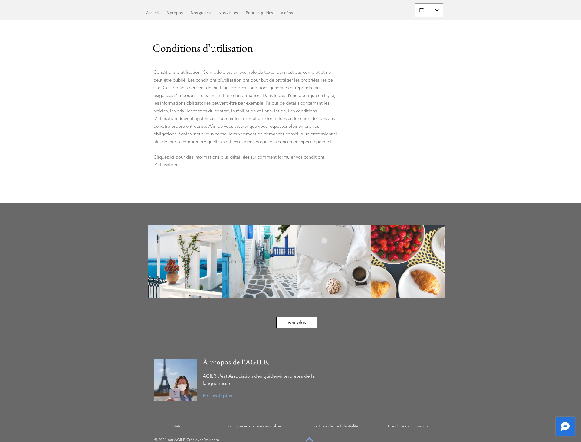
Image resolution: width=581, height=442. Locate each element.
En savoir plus (217, 395)
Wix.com (211, 439)
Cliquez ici (163, 157)
